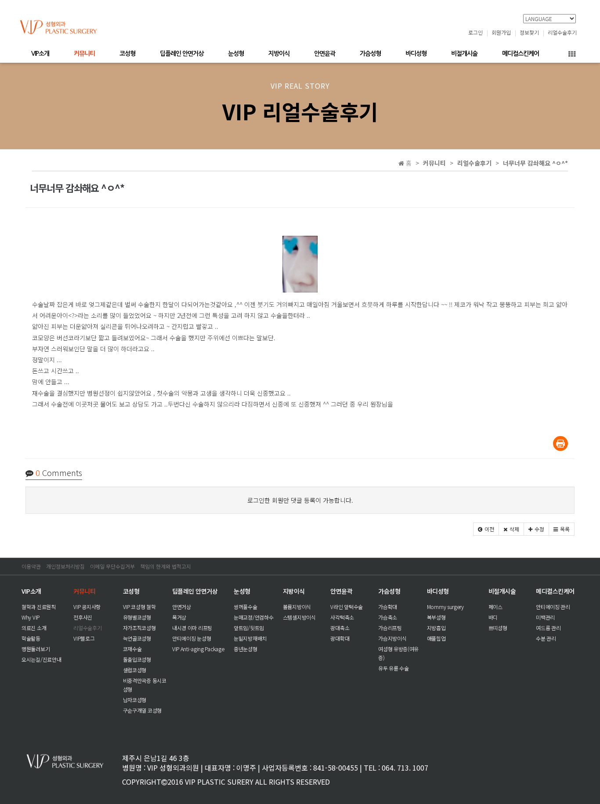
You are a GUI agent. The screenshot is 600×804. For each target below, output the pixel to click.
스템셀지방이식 (299, 617)
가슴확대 (387, 606)
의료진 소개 (34, 627)
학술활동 (31, 638)
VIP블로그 (83, 638)
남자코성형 (135, 699)
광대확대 (339, 638)
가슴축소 (387, 617)
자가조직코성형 (139, 627)
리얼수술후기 (562, 32)
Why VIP (31, 617)
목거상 (179, 617)
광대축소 (339, 627)
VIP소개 (40, 53)
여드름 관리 (548, 627)
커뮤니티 (84, 53)
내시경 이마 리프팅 (192, 627)
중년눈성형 (245, 649)
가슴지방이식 (392, 638)
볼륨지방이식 (297, 606)
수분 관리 (546, 638)
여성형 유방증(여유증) (398, 653)
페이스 (495, 606)
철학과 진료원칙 (39, 606)
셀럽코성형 (135, 670)
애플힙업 (436, 638)
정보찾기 (529, 32)
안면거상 (181, 606)
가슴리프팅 (390, 627)
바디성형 (416, 53)
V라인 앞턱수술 (346, 606)
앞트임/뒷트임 (249, 627)
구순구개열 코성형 (142, 710)
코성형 (127, 53)
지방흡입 (436, 627)
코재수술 (132, 649)
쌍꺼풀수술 (245, 606)
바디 (493, 617)
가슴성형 (370, 53)
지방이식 (278, 53)
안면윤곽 (324, 53)
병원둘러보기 (36, 649)
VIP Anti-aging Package (198, 649)
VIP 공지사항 (87, 606)
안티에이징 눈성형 (191, 638)
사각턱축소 (342, 617)
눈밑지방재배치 (250, 638)
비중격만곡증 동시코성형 (144, 685)
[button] (486, 529)
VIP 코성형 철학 (139, 606)
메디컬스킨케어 (520, 53)
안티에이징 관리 (553, 606)
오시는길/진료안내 (41, 659)
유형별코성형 (137, 617)
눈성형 (236, 53)
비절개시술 (464, 53)
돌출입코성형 (137, 659)
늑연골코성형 (137, 638)
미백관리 (545, 617)
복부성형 (436, 617)
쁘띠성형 (497, 627)
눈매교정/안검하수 (253, 617)
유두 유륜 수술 (393, 668)
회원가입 (501, 32)
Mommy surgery (445, 606)
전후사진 (82, 617)
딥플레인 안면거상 (181, 53)
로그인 (475, 32)
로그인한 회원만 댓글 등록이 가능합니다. (300, 500)
